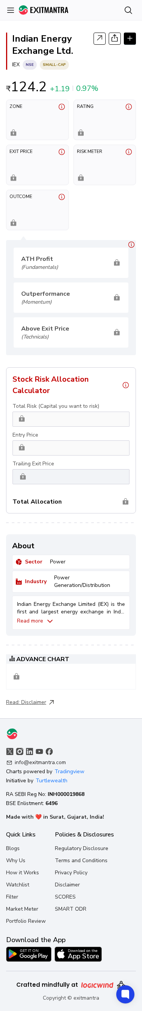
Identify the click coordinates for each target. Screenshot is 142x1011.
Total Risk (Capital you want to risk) (55, 406)
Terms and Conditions (81, 860)
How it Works (22, 872)
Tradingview (69, 771)
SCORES (65, 896)
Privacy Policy (71, 872)
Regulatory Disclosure (81, 848)
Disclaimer (33, 702)
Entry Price (25, 434)
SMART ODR (70, 909)
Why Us (15, 860)
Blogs (13, 848)
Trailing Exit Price (33, 463)
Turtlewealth (51, 780)
